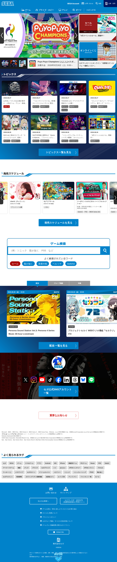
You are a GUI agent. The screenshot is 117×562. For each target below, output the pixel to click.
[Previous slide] (1, 197)
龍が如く (28, 263)
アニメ (65, 10)
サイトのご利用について (49, 513)
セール (15, 263)
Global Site (60, 532)
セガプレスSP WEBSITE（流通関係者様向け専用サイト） (73, 501)
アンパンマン (73, 476)
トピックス (91, 10)
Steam (92, 463)
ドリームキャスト (44, 472)
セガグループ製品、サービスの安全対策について (57, 521)
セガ (4, 463)
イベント (64, 110)
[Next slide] (76, 35)
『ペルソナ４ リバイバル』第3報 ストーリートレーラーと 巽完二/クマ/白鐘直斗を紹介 (44, 102)
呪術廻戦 (19, 476)
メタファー (57, 472)
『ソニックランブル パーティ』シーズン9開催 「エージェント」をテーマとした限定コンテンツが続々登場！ (73, 136)
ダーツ (78, 10)
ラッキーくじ (7, 472)
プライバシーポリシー (49, 517)
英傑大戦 (42, 263)
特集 (79, 283)
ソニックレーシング (80, 472)
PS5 (99, 463)
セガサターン (31, 472)
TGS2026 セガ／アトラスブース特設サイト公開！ (72, 102)
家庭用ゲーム (45, 106)
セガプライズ (45, 468)
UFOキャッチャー (74, 468)
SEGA (12, 463)
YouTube (71, 326)
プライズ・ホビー (46, 10)
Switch (107, 463)
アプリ (39, 463)
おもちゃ (62, 468)
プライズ (35, 468)
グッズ (26, 468)
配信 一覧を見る (58, 345)
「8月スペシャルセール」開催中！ (100, 136)
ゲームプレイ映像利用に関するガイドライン (56, 525)
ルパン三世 (61, 476)
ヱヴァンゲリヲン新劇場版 (34, 476)
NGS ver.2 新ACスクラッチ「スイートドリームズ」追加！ (14, 136)
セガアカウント (8, 476)
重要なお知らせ (58, 415)
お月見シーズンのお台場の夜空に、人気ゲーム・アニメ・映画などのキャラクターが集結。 (15, 102)
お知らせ (6, 106)
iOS (55, 463)
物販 (19, 468)
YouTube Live (13, 326)
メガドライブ (19, 472)
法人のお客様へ (43, 501)
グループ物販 (58, 283)
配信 (37, 283)
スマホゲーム (74, 141)
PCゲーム (36, 106)
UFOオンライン (89, 468)
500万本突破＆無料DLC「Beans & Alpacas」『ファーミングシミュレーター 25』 (43, 136)
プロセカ (100, 468)
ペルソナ (57, 263)
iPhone (62, 463)
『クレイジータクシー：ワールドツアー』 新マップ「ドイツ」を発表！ (102, 102)
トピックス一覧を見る (58, 152)
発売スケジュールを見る (58, 222)
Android (47, 463)
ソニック (67, 472)
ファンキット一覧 (86, 476)
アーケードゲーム (8, 468)
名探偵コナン (50, 476)
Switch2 (71, 263)
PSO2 (91, 472)
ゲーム (28, 10)
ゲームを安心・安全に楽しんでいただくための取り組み (59, 509)
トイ (54, 468)
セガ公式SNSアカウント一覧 (58, 391)
